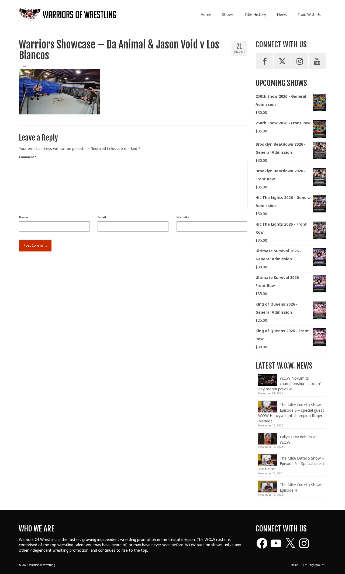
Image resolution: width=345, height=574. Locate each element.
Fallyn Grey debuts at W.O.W (298, 439)
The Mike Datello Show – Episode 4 (302, 487)
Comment (27, 157)
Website (183, 217)
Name (23, 217)
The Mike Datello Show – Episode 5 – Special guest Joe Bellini (291, 463)
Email (102, 217)
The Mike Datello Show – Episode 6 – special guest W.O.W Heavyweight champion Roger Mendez (291, 413)
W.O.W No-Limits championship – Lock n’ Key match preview (289, 383)
